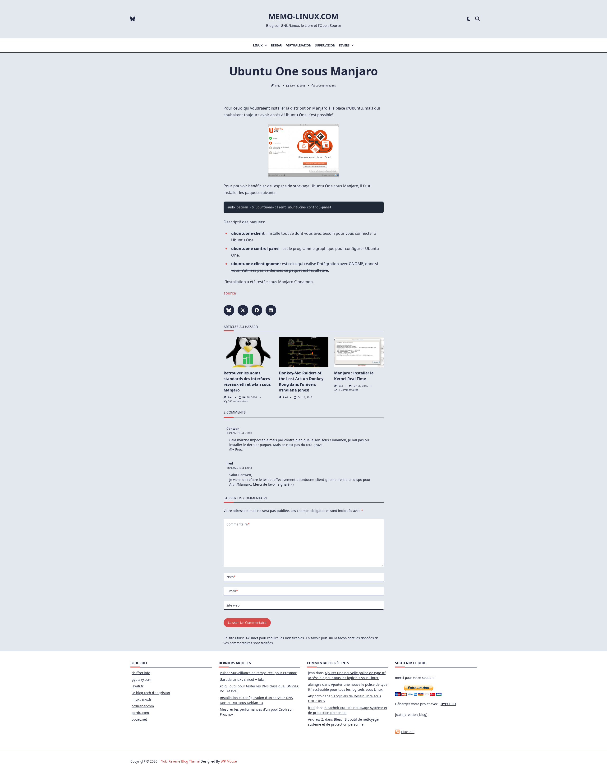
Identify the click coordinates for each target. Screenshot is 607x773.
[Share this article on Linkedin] (271, 310)
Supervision (325, 45)
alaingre (314, 684)
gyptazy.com (141, 679)
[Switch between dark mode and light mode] (468, 19)
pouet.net (139, 719)
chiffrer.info (141, 673)
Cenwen (232, 428)
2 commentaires (326, 85)
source (230, 293)
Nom (230, 577)
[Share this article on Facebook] (257, 310)
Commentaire (237, 524)
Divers (344, 45)
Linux (258, 45)
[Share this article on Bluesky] (229, 310)
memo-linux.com (303, 16)
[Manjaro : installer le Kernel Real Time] (359, 352)
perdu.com (140, 712)
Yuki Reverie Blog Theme (180, 761)
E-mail (232, 591)
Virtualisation (298, 45)
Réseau (276, 45)
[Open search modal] (477, 19)
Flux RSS (407, 732)
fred (277, 85)
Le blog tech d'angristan (151, 692)
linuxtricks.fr (142, 699)
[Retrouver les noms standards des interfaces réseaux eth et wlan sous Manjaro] (248, 352)
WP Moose (229, 761)
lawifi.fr (137, 686)
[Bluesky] (132, 19)
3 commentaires (238, 401)
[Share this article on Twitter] (243, 310)
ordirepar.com (143, 706)
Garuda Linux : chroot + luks (242, 679)
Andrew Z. (316, 719)
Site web (232, 605)
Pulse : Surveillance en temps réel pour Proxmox (258, 673)
